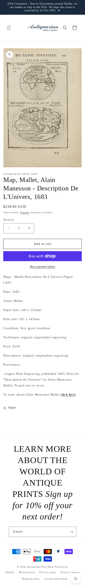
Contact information (56, 578)
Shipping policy (31, 578)
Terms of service (70, 572)
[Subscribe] (71, 532)
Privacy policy (47, 572)
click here (68, 394)
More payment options (42, 266)
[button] (9, 28)
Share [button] (12, 407)
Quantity (8, 219)
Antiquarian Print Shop (40, 566)
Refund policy (27, 572)
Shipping (24, 212)
